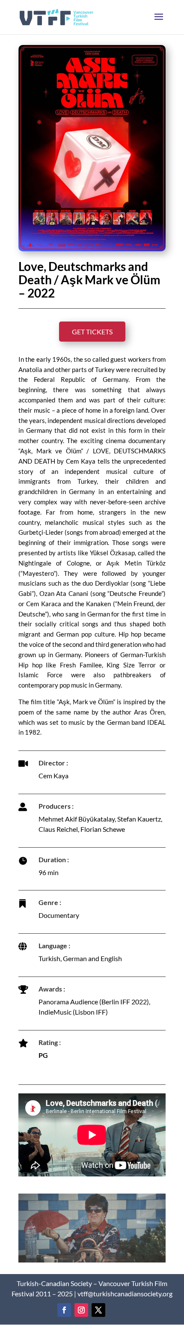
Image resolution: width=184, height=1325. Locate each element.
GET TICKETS (92, 332)
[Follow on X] (98, 1310)
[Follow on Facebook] (64, 1310)
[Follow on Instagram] (81, 1310)
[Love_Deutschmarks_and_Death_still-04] (92, 1262)
